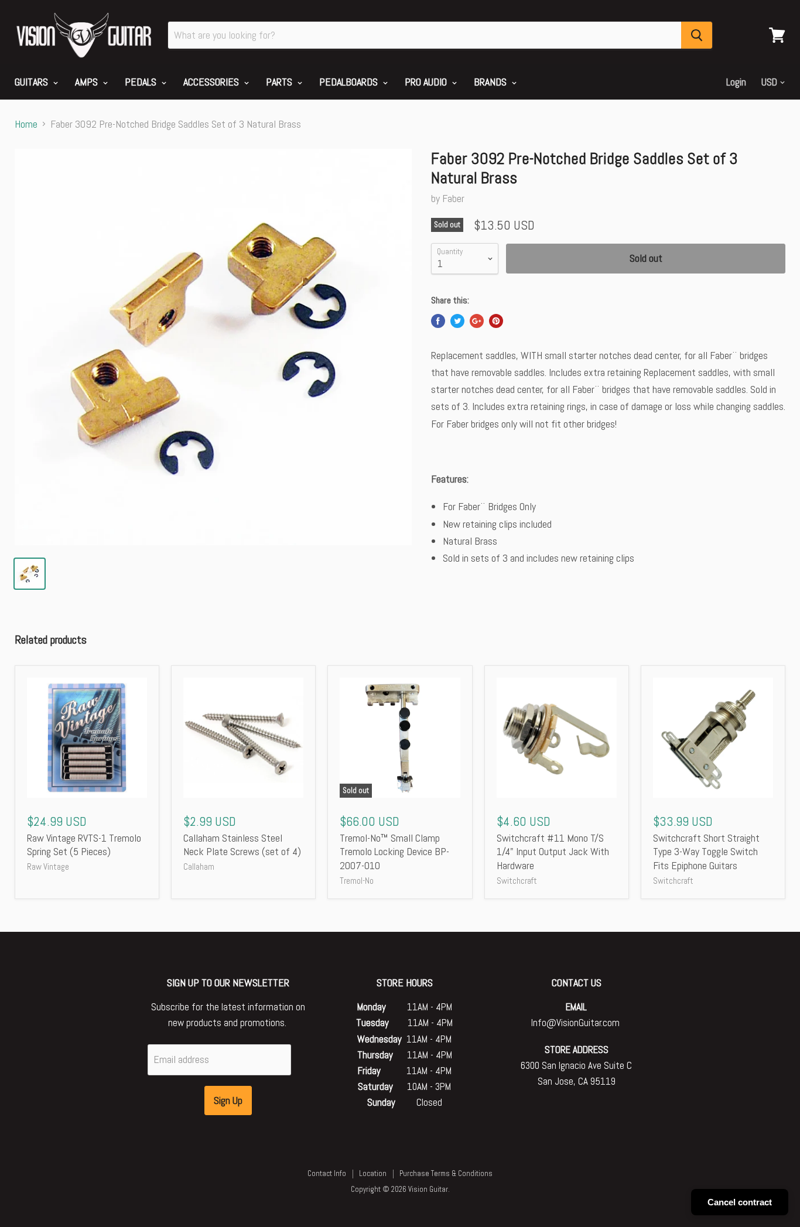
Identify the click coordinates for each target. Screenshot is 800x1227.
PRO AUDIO (427, 81)
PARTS (280, 81)
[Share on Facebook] (438, 321)
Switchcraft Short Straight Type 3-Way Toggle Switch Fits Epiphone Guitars (706, 851)
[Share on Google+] (477, 321)
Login (736, 82)
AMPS (87, 81)
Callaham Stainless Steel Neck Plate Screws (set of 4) (242, 845)
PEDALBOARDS (349, 81)
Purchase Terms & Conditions (446, 1173)
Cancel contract (739, 1202)
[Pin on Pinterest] (496, 321)
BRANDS (491, 81)
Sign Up (228, 1100)
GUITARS (32, 81)
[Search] (696, 35)
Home (26, 124)
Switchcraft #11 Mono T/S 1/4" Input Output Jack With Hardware (553, 851)
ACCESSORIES (212, 81)
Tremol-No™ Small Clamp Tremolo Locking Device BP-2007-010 (394, 851)
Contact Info (326, 1173)
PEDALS (142, 81)
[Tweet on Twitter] (457, 321)
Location (373, 1173)
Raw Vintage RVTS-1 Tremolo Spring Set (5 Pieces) (84, 845)
